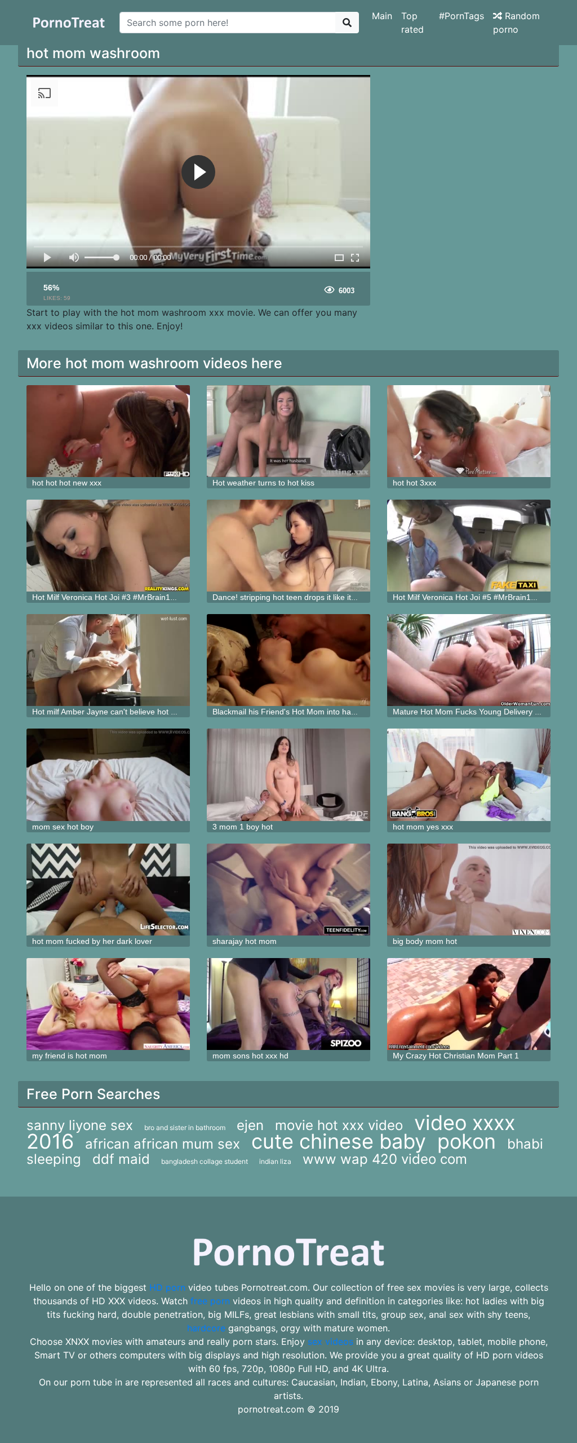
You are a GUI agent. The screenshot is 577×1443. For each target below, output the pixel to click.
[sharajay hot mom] (288, 889)
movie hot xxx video (339, 1125)
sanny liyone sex (79, 1125)
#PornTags (461, 15)
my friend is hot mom (69, 1055)
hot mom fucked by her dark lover (92, 941)
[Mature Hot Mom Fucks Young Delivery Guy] (469, 660)
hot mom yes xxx (423, 826)
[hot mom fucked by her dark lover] (108, 889)
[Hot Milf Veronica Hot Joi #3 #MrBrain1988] (108, 546)
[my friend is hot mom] (108, 1004)
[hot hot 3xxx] (469, 431)
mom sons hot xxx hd (250, 1055)
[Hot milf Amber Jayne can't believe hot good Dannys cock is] (108, 660)
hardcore (206, 1328)
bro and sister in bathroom (184, 1127)
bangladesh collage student (204, 1161)
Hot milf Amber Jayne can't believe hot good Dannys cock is (138, 711)
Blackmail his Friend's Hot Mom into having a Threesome (314, 711)
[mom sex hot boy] (108, 774)
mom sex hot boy (63, 826)
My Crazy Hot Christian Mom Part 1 (456, 1055)
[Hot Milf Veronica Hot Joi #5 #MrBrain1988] (469, 546)
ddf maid (121, 1159)
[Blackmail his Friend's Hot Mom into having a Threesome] (288, 660)
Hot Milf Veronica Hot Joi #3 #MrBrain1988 (108, 597)
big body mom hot (425, 941)
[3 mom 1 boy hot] (288, 774)
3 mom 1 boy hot (242, 826)
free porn (210, 1301)
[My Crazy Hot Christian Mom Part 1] (469, 1004)
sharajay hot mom (244, 941)
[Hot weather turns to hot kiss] (288, 431)
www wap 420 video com (385, 1159)
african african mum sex (162, 1144)
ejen (250, 1125)
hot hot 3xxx (414, 482)
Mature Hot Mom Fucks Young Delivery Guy (471, 711)
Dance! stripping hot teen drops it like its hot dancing (305, 597)
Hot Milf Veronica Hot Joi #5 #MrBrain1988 (468, 597)
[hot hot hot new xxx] (108, 431)
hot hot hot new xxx (66, 482)
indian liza (275, 1161)
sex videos (330, 1341)
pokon (466, 1141)
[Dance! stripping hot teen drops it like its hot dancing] (288, 546)
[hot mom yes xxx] (469, 774)
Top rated (412, 22)
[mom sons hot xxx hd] (288, 1004)
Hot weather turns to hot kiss (263, 482)
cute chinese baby (338, 1141)
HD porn (167, 1287)
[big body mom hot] (469, 889)
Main (382, 15)
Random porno (516, 22)
